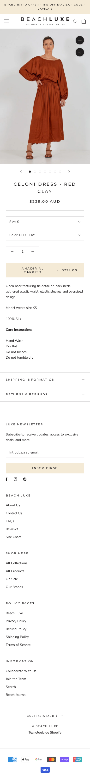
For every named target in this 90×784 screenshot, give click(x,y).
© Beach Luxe (45, 726)
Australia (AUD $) (43, 715)
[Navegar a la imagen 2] (35, 172)
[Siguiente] (69, 171)
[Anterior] (21, 171)
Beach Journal (16, 694)
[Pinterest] (24, 479)
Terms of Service (18, 645)
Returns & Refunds (27, 394)
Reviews (12, 529)
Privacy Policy (16, 621)
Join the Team (16, 679)
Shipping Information (30, 379)
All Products (15, 571)
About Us (13, 505)
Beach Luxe (14, 613)
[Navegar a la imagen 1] (30, 172)
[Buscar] (75, 21)
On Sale (12, 579)
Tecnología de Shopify (45, 732)
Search (11, 687)
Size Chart (13, 537)
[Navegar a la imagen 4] (45, 172)
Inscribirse (45, 468)
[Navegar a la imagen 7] (60, 172)
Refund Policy (16, 629)
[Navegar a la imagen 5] (50, 172)
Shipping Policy (17, 637)
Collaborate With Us (21, 671)
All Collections (17, 563)
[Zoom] (80, 40)
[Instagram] (15, 479)
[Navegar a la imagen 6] (55, 172)
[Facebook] (6, 479)
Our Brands (14, 587)
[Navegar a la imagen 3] (40, 172)
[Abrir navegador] (6, 21)
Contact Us (14, 513)
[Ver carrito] (84, 21)
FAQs (10, 521)
